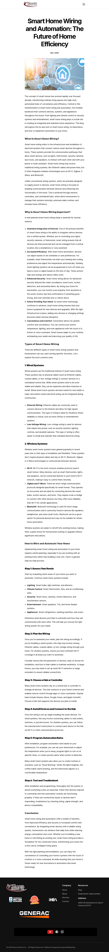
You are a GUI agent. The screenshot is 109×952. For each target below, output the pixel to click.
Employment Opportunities (89, 894)
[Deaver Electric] (31, 4)
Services (65, 897)
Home (64, 890)
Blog (80, 890)
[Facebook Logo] (97, 947)
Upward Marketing (68, 947)
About (64, 894)
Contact (65, 901)
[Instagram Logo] (101, 947)
